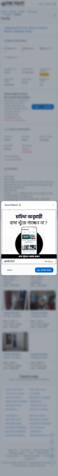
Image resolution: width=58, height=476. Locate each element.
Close (9, 270)
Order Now (46, 270)
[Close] (53, 205)
